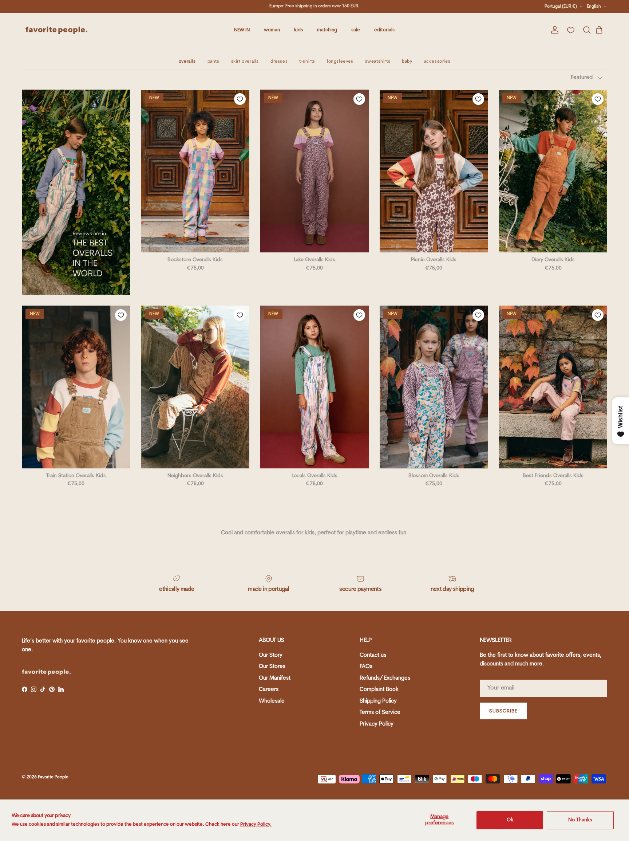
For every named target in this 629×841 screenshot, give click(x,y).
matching (327, 30)
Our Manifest (274, 678)
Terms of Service (380, 712)
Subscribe (503, 711)
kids (298, 30)
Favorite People (53, 777)
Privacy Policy (376, 724)
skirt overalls (245, 61)
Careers (268, 689)
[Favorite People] (56, 30)
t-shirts (307, 61)
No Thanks (580, 820)
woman (272, 30)
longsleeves (340, 61)
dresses (279, 61)
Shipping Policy (378, 701)
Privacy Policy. (256, 824)
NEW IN (242, 30)
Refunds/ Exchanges (385, 678)
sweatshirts (378, 61)
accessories (437, 61)
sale (355, 30)
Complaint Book (379, 689)
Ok (510, 820)
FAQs (366, 666)
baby (407, 61)
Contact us (373, 655)
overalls (187, 61)
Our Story (270, 655)
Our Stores (272, 666)
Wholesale (272, 701)
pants (213, 61)
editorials (384, 30)
